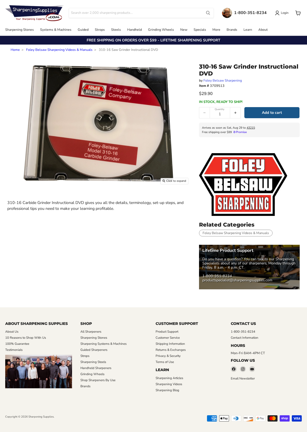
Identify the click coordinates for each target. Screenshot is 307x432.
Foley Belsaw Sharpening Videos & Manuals (59, 49)
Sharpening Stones (19, 29)
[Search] (208, 13)
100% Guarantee (17, 344)
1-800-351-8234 (217, 275)
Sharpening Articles (169, 378)
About (263, 29)
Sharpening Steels (93, 362)
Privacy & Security (168, 356)
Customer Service (168, 338)
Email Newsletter (243, 378)
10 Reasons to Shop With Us (25, 338)
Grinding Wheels (161, 29)
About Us (11, 331)
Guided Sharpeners (93, 350)
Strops (100, 29)
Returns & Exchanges (171, 350)
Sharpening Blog (167, 390)
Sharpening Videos (169, 384)
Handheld (134, 29)
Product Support (167, 331)
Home (15, 49)
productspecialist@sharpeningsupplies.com (237, 280)
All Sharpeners (90, 331)
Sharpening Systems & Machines (103, 344)
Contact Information (244, 338)
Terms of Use (165, 362)
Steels (116, 29)
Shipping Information (170, 344)
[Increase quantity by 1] (235, 112)
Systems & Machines (55, 29)
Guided (83, 29)
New (183, 29)
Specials (200, 29)
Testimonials (14, 350)
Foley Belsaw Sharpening (222, 80)
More (216, 29)
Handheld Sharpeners (95, 368)
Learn (248, 29)
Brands (232, 29)
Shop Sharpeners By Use (97, 380)
